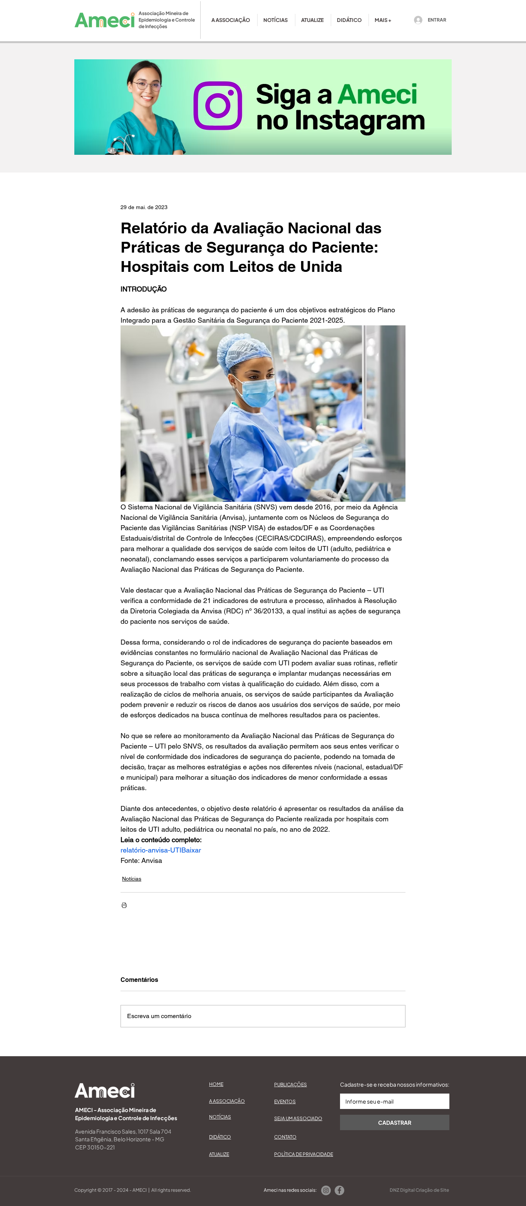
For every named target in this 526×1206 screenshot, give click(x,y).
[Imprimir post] (124, 905)
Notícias (131, 879)
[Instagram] (326, 1190)
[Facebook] (339, 1190)
